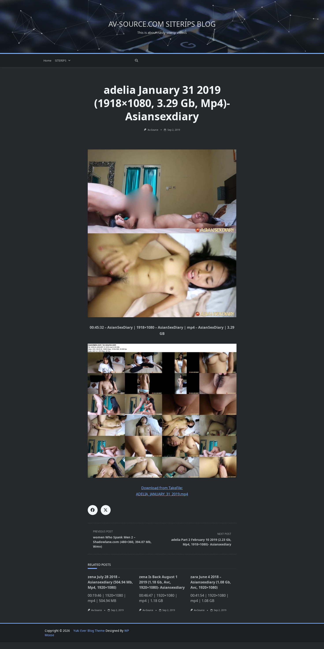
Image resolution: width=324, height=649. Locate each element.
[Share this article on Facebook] (93, 510)
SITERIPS (60, 60)
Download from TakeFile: (162, 487)
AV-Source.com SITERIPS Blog (162, 24)
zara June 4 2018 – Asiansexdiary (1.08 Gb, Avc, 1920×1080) (210, 582)
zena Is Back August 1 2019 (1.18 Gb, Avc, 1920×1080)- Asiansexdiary (162, 582)
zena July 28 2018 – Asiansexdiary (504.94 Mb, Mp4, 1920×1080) (110, 582)
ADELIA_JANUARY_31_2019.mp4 (162, 494)
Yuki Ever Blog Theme (89, 630)
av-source (153, 129)
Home (47, 60)
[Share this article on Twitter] (106, 510)
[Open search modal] (136, 60)
